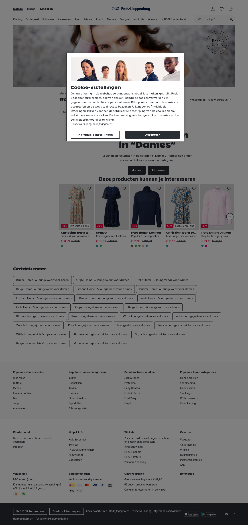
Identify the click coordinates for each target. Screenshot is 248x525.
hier (98, 119)
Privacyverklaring (82, 124)
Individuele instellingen (95, 134)
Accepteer (152, 134)
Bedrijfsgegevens (102, 124)
